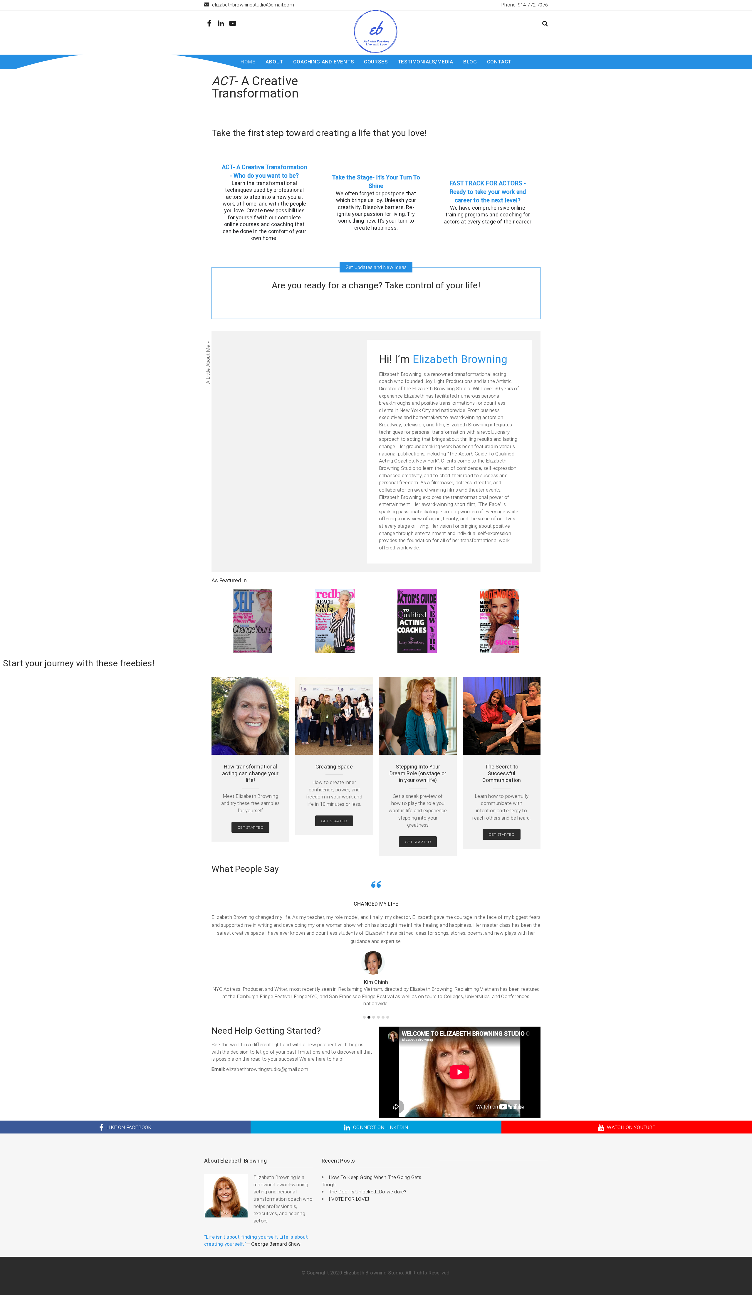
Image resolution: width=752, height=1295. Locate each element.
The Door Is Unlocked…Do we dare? (367, 1191)
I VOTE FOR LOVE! (349, 1199)
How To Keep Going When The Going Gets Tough (371, 1181)
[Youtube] (233, 23)
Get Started (250, 827)
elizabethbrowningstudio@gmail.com (253, 5)
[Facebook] (209, 23)
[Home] (376, 31)
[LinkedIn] (221, 23)
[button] (545, 24)
